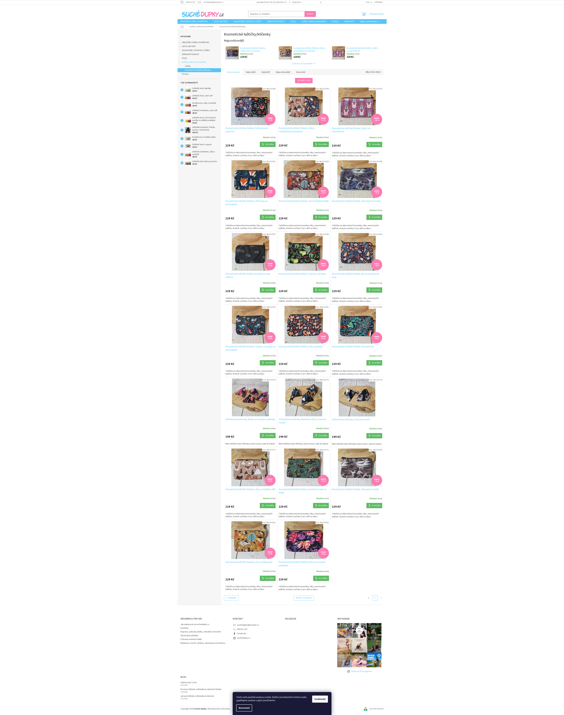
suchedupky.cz (243, 637)
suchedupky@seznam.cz (248, 625)
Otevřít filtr (303, 80)
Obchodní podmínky (189, 635)
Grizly (184, 58)
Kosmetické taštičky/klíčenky (198, 70)
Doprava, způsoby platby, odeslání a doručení (200, 631)
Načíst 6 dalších (304, 597)
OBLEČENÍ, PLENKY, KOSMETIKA (195, 42)
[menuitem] (194, 21)
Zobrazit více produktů (302, 63)
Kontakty (297, 2)
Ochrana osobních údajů (191, 639)
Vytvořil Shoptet (376, 708)
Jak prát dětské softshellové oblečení (197, 696)
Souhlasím (320, 699)
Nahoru (232, 597)
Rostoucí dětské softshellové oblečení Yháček (200, 689)
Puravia (185, 74)
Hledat (310, 14)
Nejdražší (266, 72)
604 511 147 (242, 629)
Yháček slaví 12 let (188, 682)
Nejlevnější (251, 72)
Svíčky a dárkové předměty (194, 62)
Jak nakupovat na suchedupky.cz (271, 2)
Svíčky (188, 66)
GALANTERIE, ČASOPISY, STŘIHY (196, 50)
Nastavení (244, 708)
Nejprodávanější (283, 72)
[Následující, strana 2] (374, 598)
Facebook (241, 633)
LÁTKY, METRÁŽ (189, 46)
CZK (368, 2)
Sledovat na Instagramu (361, 671)
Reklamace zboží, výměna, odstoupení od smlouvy (202, 643)
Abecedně (300, 72)
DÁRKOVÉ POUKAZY (190, 54)
